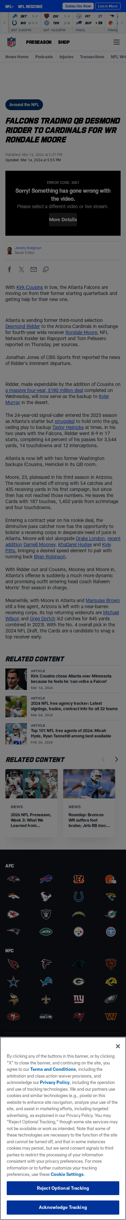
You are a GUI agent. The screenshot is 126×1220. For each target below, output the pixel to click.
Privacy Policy (55, 1082)
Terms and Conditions (53, 1069)
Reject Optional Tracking (63, 1188)
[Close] (118, 1046)
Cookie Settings (67, 1174)
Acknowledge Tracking (63, 1207)
